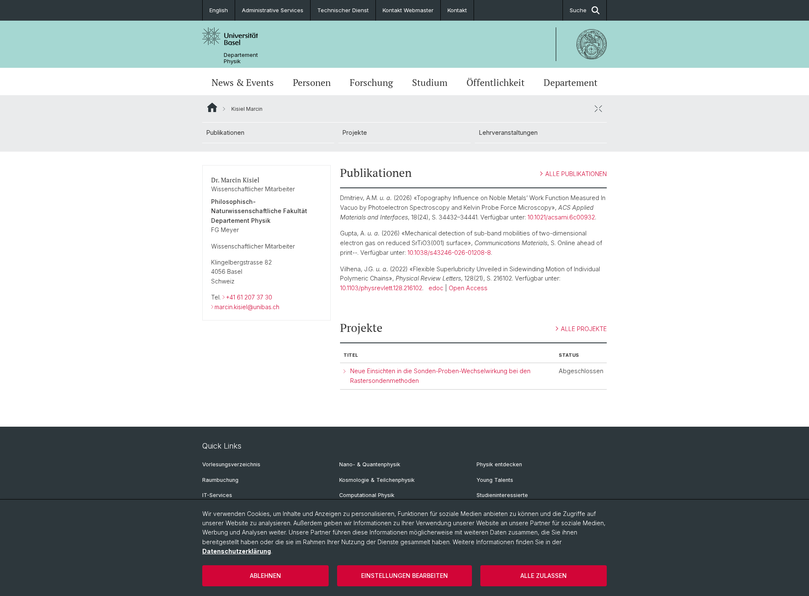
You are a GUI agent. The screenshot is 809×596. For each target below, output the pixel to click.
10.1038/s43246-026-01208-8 (449, 252)
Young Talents (495, 480)
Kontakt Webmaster (408, 10)
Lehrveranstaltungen (508, 132)
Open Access (468, 287)
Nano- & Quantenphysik (369, 464)
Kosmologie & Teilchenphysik (377, 480)
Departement (570, 82)
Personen (312, 82)
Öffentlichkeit (495, 82)
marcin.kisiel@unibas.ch (246, 306)
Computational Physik (366, 495)
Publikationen (225, 132)
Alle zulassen (543, 575)
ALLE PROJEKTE (584, 328)
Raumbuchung (220, 480)
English (218, 10)
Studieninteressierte (502, 495)
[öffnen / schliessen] (598, 108)
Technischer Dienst (343, 10)
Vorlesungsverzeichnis (231, 464)
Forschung (371, 82)
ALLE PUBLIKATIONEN (576, 173)
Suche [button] (578, 10)
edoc (436, 287)
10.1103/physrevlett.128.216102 (381, 287)
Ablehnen (265, 575)
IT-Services (217, 495)
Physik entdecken (499, 464)
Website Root (212, 107)
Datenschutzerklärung (236, 551)
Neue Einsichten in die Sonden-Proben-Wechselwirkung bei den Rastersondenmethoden (440, 375)
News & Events (243, 82)
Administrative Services (272, 10)
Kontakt (457, 10)
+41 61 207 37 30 (249, 297)
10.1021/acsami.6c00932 (561, 217)
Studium (429, 82)
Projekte (355, 132)
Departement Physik (241, 58)
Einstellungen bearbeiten (404, 575)
